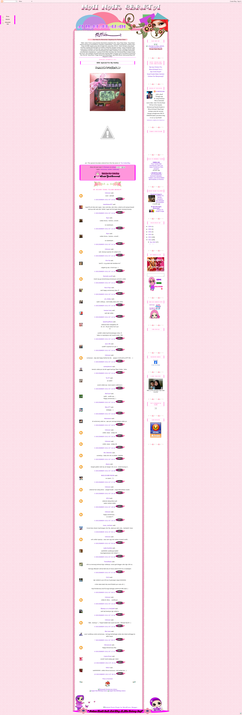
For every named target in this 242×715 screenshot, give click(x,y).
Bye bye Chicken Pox (155, 67)
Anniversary (103, 169)
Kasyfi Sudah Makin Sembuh (155, 74)
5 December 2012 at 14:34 (105, 317)
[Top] (241, 713)
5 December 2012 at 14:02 (105, 213)
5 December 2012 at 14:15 (105, 229)
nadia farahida (107, 548)
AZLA (107, 498)
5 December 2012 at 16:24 (105, 436)
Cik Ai (107, 577)
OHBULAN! (156, 162)
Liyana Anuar (108, 656)
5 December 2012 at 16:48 (105, 471)
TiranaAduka (108, 561)
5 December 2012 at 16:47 (105, 459)
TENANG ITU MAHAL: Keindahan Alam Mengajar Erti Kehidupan (160, 199)
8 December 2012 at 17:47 (105, 651)
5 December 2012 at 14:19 (105, 271)
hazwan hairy (108, 310)
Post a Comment (108, 679)
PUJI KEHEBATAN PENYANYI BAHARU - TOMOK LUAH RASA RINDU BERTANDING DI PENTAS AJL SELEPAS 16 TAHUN (156, 178)
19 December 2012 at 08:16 (105, 674)
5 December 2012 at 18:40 (105, 507)
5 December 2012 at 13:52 (105, 199)
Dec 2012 (153, 242)
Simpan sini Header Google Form (160, 211)
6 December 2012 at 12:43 (105, 615)
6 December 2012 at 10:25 (105, 604)
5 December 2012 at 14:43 (105, 362)
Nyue (107, 218)
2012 (150, 240)
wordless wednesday (113, 169)
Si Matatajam (106, 167)
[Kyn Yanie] (155, 363)
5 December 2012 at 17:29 (105, 482)
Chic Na (107, 260)
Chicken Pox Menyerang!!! (156, 76)
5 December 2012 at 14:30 (105, 305)
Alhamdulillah (7, 22)
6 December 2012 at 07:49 (105, 572)
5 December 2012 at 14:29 (105, 294)
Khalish (8, 19)
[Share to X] (121, 167)
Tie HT (108, 378)
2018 (150, 226)
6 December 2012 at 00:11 (105, 532)
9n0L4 (108, 667)
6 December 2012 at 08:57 (105, 592)
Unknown (108, 193)
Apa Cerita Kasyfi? (155, 71)
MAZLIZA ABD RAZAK (107, 475)
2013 (150, 237)
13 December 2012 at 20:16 (105, 663)
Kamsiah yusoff (107, 276)
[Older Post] (134, 682)
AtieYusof (108, 393)
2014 (150, 234)
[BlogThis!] (119, 167)
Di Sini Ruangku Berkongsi (156, 207)
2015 (150, 232)
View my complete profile (155, 120)
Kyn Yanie (155, 360)
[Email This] (117, 167)
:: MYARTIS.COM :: (156, 173)
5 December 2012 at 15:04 (105, 389)
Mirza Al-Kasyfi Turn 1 (155, 69)
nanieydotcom (108, 366)
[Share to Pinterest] (124, 167)
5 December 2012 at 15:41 (105, 402)
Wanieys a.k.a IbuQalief (108, 608)
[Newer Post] (81, 682)
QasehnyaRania (108, 321)
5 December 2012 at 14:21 (105, 283)
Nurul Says (107, 287)
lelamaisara (107, 418)
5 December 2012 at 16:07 (105, 425)
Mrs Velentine (108, 452)
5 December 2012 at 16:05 (105, 414)
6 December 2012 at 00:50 (105, 543)
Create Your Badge (155, 365)
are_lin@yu (107, 299)
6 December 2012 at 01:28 (105, 557)
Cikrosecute (107, 645)
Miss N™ (107, 407)
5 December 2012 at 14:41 (105, 350)
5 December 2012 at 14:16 (105, 244)
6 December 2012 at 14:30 (105, 626)
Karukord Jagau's (156, 194)
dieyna (108, 464)
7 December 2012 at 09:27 (105, 640)
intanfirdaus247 (107, 204)
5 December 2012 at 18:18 (105, 493)
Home (7, 16)
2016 (150, 229)
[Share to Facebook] (122, 167)
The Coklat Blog (125, 163)
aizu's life (108, 344)
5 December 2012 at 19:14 (105, 520)
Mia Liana (108, 631)
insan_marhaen (107, 525)
